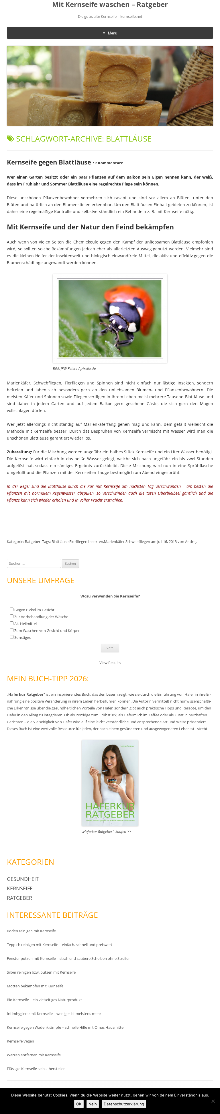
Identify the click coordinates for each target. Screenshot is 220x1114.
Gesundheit (23, 878)
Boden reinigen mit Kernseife (31, 930)
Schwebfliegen (137, 541)
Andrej (190, 541)
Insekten (95, 541)
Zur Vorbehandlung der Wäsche (41, 616)
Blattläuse (60, 541)
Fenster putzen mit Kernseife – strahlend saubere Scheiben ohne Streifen (69, 958)
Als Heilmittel (25, 623)
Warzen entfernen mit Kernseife (34, 1054)
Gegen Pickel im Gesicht (34, 609)
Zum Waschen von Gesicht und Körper (47, 630)
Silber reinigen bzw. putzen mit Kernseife (41, 972)
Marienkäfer (114, 541)
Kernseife (20, 888)
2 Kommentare (108, 162)
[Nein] (213, 1101)
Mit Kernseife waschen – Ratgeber (110, 4)
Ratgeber (32, 541)
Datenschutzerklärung (124, 1104)
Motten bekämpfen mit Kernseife (35, 986)
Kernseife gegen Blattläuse (49, 162)
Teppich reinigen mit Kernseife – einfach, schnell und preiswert (59, 944)
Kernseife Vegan (20, 1041)
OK (79, 1104)
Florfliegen (78, 541)
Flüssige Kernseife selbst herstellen (36, 1068)
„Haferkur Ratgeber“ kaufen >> (106, 831)
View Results (110, 662)
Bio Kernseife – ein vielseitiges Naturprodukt (44, 999)
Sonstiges (22, 637)
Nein (93, 1104)
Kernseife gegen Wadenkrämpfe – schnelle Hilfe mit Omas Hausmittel (65, 1027)
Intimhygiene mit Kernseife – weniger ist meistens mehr (54, 1013)
